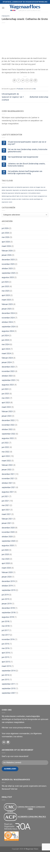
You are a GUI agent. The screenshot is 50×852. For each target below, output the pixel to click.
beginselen (9, 190)
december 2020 (8, 528)
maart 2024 (6, 353)
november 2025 (8, 264)
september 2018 (8, 612)
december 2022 (8, 420)
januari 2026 (7, 255)
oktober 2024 (7, 322)
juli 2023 (5, 389)
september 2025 (8, 273)
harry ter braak (32, 196)
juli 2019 (5, 595)
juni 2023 (5, 394)
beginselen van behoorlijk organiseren (23, 190)
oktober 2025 (7, 268)
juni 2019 (5, 599)
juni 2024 (5, 340)
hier (6, 728)
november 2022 (8, 425)
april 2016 (6, 653)
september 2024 (8, 327)
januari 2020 (7, 577)
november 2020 (8, 532)
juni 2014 (5, 675)
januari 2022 (7, 469)
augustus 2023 (8, 385)
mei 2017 (5, 635)
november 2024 (8, 318)
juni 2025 (5, 286)
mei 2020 (5, 559)
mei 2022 (5, 452)
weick (10, 202)
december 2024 (8, 313)
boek (18, 196)
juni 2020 (5, 554)
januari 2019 (7, 604)
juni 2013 (5, 679)
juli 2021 (5, 496)
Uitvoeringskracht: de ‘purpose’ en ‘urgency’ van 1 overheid (13, 97)
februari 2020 (7, 572)
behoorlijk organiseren (8, 193)
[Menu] (3, 8)
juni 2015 (5, 657)
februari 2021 (7, 519)
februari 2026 (7, 251)
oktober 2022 (7, 429)
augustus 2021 (8, 492)
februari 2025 (7, 304)
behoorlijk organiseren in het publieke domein (27, 193)
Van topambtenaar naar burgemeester (23, 157)
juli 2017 (5, 630)
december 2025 (8, 259)
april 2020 (6, 563)
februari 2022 (7, 465)
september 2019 (8, 590)
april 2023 (6, 402)
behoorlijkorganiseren (41, 190)
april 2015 (6, 662)
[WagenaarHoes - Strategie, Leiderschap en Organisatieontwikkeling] (25, 7)
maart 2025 (6, 300)
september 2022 (8, 434)
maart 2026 (6, 246)
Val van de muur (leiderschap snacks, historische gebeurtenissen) (27, 150)
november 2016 (8, 639)
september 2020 (8, 541)
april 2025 (6, 295)
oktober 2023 (7, 376)
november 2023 (8, 371)
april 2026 (6, 242)
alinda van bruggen (35, 187)
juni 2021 (5, 501)
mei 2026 (5, 237)
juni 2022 (5, 447)
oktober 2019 (7, 586)
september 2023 (8, 380)
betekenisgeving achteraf (9, 196)
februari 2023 (7, 411)
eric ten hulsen (24, 196)
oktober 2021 (7, 483)
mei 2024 (5, 344)
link (34, 89)
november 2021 (8, 478)
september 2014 (8, 671)
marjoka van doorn (16, 199)
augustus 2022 (8, 438)
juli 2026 (5, 228)
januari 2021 (7, 523)
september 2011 (8, 684)
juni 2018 (5, 621)
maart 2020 (6, 568)
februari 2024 (7, 358)
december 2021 (8, 474)
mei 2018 (5, 626)
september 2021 (8, 487)
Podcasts (5, 16)
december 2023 (8, 367)
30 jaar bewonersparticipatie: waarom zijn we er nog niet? (27, 143)
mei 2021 (5, 505)
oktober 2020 (7, 537)
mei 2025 (5, 291)
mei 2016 (5, 648)
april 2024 (6, 349)
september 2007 (8, 693)
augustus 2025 (8, 277)
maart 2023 (6, 407)
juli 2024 (5, 335)
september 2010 (8, 688)
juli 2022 (5, 443)
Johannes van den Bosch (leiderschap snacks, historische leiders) (26, 165)
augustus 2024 (8, 331)
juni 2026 (5, 233)
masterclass (25, 199)
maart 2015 (6, 666)
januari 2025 (7, 309)
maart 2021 (6, 514)
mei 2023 (5, 398)
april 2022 (6, 456)
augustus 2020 (8, 545)
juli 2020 (5, 550)
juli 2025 (5, 282)
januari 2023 (7, 416)
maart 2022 (6, 461)
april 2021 (6, 510)
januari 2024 (7, 362)
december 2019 (8, 581)
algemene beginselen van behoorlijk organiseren (15, 187)
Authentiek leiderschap (39, 97)
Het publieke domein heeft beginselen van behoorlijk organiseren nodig (25, 172)
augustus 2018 (8, 617)
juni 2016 (5, 644)
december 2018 (8, 608)
